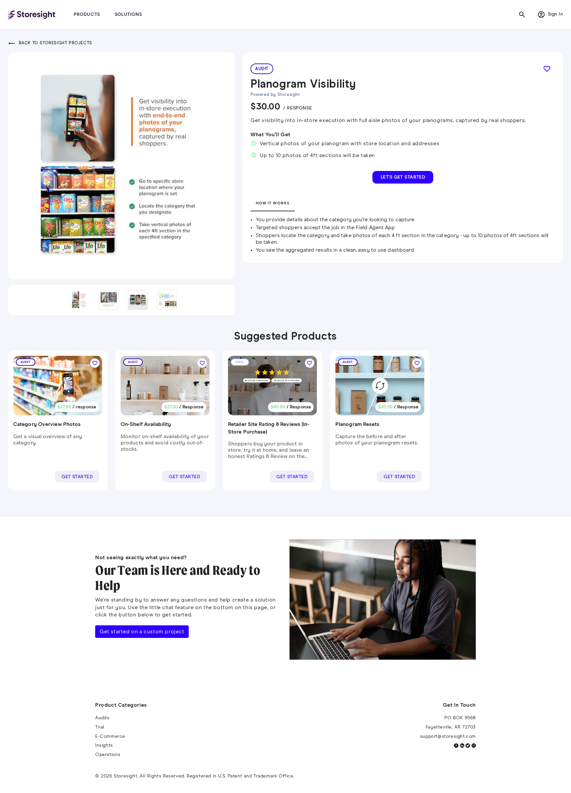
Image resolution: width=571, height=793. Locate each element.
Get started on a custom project (141, 631)
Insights (104, 745)
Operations (108, 754)
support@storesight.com (448, 736)
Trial (99, 727)
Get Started (77, 477)
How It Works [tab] (272, 203)
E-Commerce (110, 736)
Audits (102, 718)
